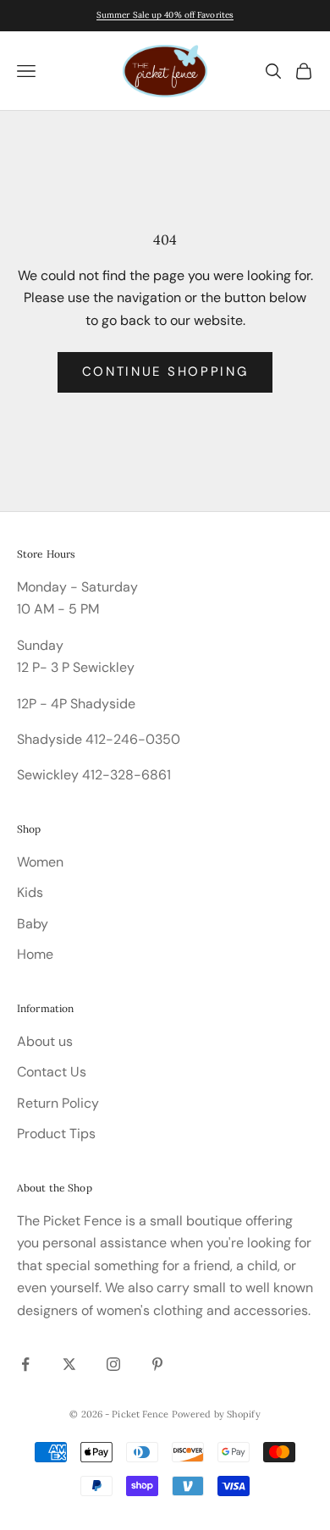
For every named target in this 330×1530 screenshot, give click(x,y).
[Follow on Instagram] (113, 1364)
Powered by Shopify (216, 1414)
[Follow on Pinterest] (157, 1364)
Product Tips (56, 1133)
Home (35, 954)
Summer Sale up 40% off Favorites (165, 14)
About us (45, 1041)
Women (40, 862)
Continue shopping (165, 371)
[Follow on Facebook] (25, 1364)
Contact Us (51, 1072)
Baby (32, 924)
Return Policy (58, 1103)
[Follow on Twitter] (69, 1364)
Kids (30, 892)
